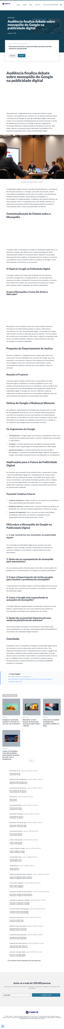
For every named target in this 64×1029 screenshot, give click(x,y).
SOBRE (25, 4)
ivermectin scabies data (17, 917)
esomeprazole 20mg (16, 805)
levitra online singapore (16, 883)
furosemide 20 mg (15, 771)
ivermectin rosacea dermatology (19, 909)
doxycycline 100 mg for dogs (18, 822)
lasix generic (13, 796)
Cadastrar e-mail (46, 995)
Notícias (5, 717)
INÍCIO (18, 4)
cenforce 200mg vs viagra (17, 848)
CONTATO (37, 4)
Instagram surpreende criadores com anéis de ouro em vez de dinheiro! (11, 722)
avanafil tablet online (16, 857)
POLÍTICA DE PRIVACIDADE (50, 4)
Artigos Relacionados (10, 695)
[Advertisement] (32, 98)
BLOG (30, 4)
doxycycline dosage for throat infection (21, 891)
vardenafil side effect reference (19, 943)
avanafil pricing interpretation (18, 934)
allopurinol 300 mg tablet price (18, 779)
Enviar (22, 55)
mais (31, 760)
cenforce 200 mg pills (16, 840)
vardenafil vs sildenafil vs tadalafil (19, 900)
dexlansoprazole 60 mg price (18, 788)
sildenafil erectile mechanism (18, 926)
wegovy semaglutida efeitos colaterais (21, 874)
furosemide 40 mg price (16, 814)
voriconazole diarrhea (16, 831)
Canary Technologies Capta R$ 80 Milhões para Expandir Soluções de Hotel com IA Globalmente (11, 755)
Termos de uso (33, 1016)
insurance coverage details (18, 952)
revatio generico (14, 865)
